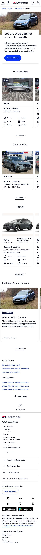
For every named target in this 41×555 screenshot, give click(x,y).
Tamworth (18, 8)
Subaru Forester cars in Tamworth (15, 383)
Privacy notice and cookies (11, 439)
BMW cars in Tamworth (11, 365)
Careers (5, 434)
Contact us (6, 429)
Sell (8, 4)
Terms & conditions (9, 442)
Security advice (8, 426)
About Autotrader (9, 431)
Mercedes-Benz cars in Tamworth (15, 369)
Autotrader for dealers (17, 479)
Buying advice (13, 466)
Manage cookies (8, 452)
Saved (33, 4)
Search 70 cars (13, 58)
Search (38, 4)
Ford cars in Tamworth (10, 372)
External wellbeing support (11, 447)
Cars (10, 8)
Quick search (13, 472)
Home (4, 8)
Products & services (16, 460)
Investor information (9, 437)
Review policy (7, 445)
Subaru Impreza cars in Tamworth (15, 390)
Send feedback (10, 491)
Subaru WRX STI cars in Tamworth (15, 386)
